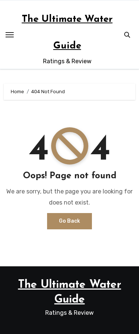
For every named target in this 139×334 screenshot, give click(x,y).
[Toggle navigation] (10, 34)
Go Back (69, 221)
